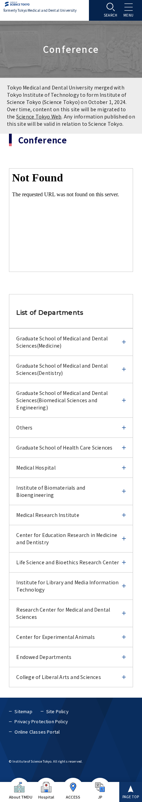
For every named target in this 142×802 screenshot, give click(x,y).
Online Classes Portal (37, 731)
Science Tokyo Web (39, 116)
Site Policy (57, 711)
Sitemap (23, 711)
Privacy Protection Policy (41, 721)
